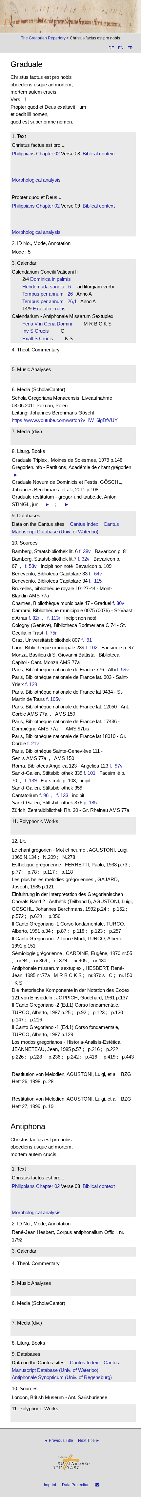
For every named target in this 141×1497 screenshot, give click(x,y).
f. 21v (33, 743)
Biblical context (99, 153)
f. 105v (53, 699)
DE (111, 48)
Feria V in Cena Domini (49, 323)
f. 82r (34, 618)
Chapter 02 (47, 153)
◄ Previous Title (58, 1440)
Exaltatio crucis (51, 308)
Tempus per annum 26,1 (49, 301)
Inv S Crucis (37, 331)
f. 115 (96, 581)
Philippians (23, 153)
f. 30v (118, 603)
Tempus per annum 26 (47, 294)
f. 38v (85, 551)
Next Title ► (89, 1440)
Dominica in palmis (52, 279)
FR (130, 48)
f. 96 (44, 795)
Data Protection (76, 1485)
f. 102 (91, 647)
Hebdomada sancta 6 (46, 286)
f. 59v (123, 669)
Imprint (50, 1485)
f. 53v (31, 566)
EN (121, 48)
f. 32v (84, 559)
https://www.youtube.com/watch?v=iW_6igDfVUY (65, 420)
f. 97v (117, 766)
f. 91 (87, 640)
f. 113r (53, 618)
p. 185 (90, 802)
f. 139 (31, 780)
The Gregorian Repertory (43, 38)
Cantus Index (84, 524)
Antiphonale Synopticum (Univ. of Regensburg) (62, 1377)
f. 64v (97, 573)
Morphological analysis (36, 180)
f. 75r (51, 633)
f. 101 (89, 773)
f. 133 (62, 795)
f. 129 (31, 684)
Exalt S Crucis (39, 338)
